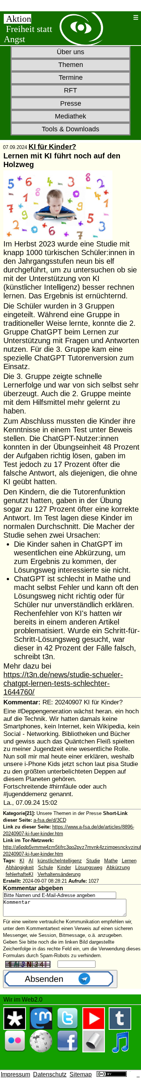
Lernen (129, 860)
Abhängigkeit (20, 867)
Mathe (111, 860)
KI (22, 860)
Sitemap (81, 1074)
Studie (93, 860)
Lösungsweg (88, 867)
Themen (70, 64)
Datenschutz (50, 1074)
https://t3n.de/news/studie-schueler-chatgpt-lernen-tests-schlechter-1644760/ (63, 683)
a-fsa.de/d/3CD (49, 820)
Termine (71, 77)
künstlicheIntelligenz (60, 860)
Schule (45, 867)
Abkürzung (118, 867)
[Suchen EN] (126, 17)
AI (31, 860)
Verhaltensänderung (59, 874)
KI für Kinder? (52, 147)
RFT (70, 90)
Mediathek (70, 116)
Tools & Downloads (70, 129)
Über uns (70, 52)
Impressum (15, 1074)
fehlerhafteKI (19, 874)
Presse (70, 103)
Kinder (64, 867)
